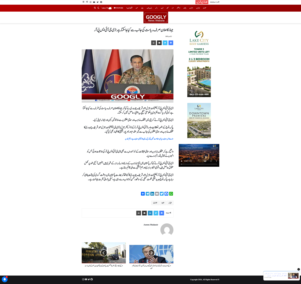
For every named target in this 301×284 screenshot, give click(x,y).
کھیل (167, 8)
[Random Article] (87, 2)
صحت (137, 8)
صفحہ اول (204, 8)
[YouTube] (94, 2)
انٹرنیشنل (178, 8)
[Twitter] (97, 2)
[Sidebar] (83, 2)
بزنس (156, 8)
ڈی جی (154, 203)
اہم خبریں (191, 8)
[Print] (153, 42)
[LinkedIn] (150, 213)
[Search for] (95, 8)
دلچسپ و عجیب (149, 8)
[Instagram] (90, 2)
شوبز (173, 8)
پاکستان (185, 8)
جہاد (162, 203)
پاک (169, 203)
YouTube (119, 8)
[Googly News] (150, 17)
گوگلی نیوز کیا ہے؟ (129, 8)
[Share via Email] (159, 42)
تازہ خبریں (198, 8)
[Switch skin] (98, 8)
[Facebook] (101, 2)
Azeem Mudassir (151, 224)
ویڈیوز (142, 8)
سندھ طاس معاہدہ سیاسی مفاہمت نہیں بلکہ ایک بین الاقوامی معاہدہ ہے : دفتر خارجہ (149, 139)
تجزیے (162, 8)
